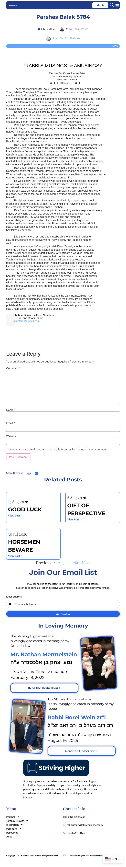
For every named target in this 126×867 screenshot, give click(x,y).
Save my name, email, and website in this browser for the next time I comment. (58, 449)
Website (11, 436)
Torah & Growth (15, 820)
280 (76, 562)
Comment (13, 368)
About (9, 836)
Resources (12, 832)
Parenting (11, 828)
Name (11, 410)
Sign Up (65, 613)
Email (10, 423)
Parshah (11, 816)
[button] (117, 5)
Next (86, 562)
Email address (14, 596)
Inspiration (12, 824)
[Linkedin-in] (64, 855)
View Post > (15, 515)
